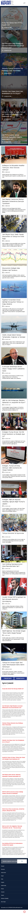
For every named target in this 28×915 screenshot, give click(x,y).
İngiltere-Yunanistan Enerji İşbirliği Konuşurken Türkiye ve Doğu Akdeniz (12, 302)
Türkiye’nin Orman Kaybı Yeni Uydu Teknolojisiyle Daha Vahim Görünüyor (13, 665)
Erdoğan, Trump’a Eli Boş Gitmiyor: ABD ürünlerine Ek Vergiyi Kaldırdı (12, 468)
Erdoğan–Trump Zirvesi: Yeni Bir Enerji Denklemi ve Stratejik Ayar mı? (13, 434)
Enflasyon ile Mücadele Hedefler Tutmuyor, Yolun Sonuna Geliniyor (13, 167)
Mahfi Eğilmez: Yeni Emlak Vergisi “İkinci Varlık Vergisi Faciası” (13, 632)
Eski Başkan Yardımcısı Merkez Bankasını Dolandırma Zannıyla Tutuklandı (13, 201)
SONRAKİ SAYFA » (20, 678)
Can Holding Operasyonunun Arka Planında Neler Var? (12, 565)
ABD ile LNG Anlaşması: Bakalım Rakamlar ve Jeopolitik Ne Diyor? (13, 401)
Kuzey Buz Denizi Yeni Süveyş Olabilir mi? (13, 688)
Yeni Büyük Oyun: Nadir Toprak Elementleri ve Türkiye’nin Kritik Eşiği (13, 236)
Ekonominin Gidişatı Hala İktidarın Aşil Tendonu (11, 269)
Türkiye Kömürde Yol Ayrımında (13, 533)
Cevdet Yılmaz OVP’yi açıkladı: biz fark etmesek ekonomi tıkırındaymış (14, 599)
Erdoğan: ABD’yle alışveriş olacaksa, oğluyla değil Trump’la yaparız (13, 501)
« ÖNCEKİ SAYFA (7, 678)
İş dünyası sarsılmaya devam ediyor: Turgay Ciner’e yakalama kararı (13, 369)
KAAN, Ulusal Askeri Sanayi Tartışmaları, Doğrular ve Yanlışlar (13, 336)
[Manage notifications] (24, 911)
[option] (14, 75)
